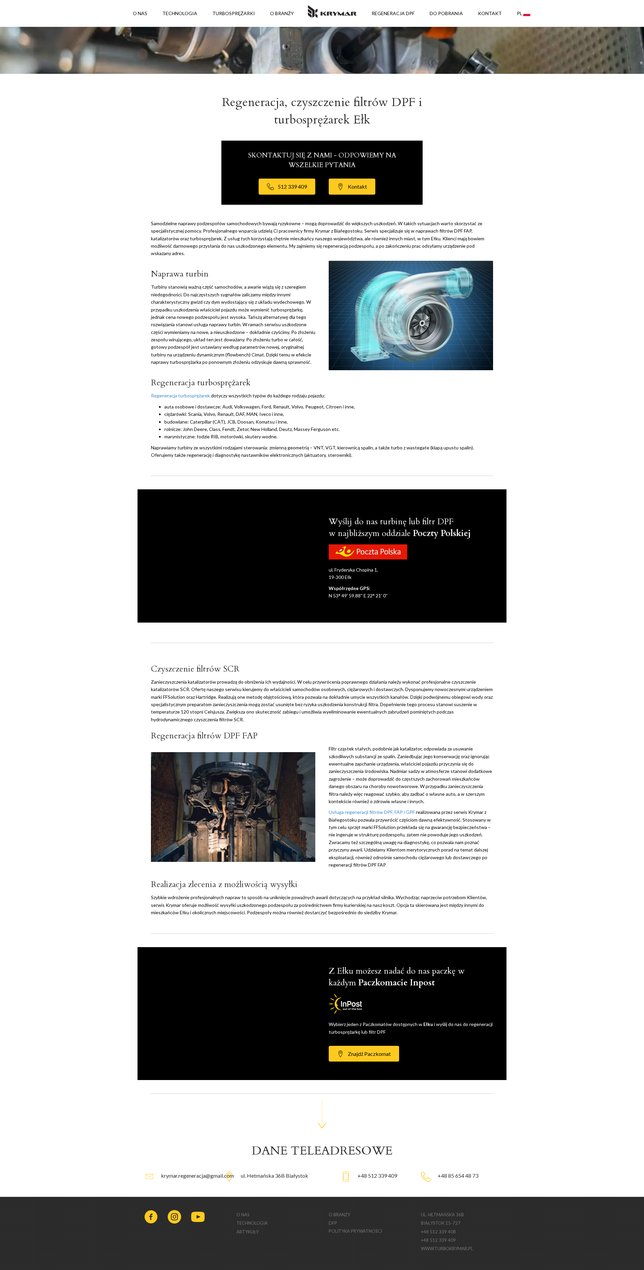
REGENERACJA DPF (393, 13)
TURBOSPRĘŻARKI (233, 13)
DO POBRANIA (446, 13)
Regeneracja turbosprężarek (180, 395)
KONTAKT (490, 13)
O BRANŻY (282, 13)
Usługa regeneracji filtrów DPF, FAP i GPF (372, 812)
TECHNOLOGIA (179, 13)
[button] (287, 186)
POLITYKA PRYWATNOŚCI (355, 1231)
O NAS (140, 13)
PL (520, 13)
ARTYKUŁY (247, 1231)
